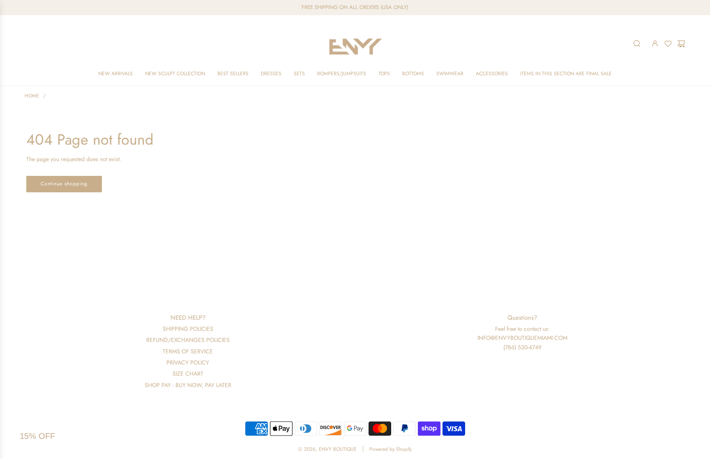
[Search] (637, 44)
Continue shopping (64, 183)
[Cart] (681, 44)
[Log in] (655, 44)
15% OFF (37, 436)
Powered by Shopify (390, 449)
